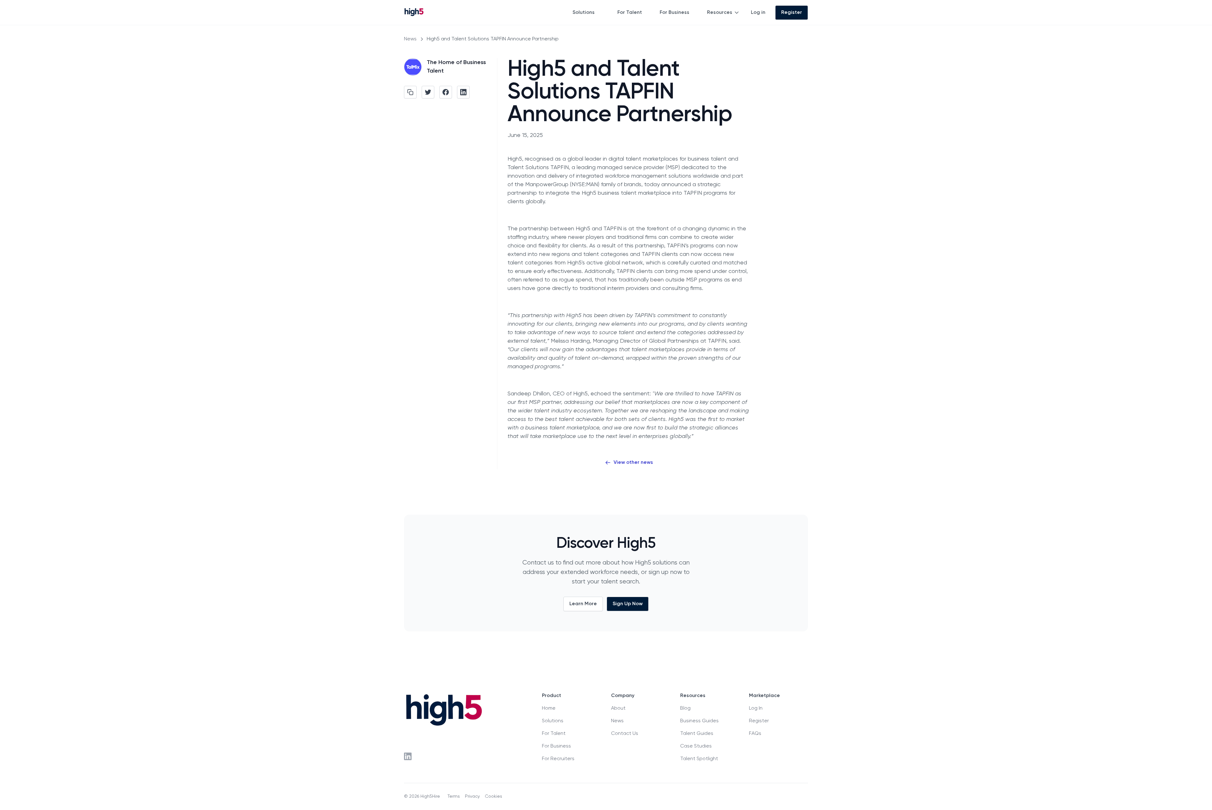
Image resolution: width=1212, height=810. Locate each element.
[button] (587, 12)
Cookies (493, 796)
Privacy (472, 796)
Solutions (584, 12)
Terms (454, 796)
